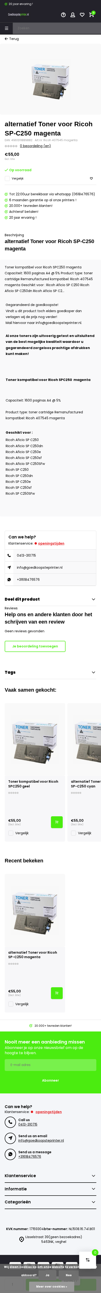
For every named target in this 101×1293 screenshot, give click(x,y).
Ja (47, 1275)
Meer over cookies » (51, 1287)
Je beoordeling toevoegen (35, 646)
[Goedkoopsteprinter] (19, 15)
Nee (69, 1275)
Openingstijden (51, 543)
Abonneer (50, 1080)
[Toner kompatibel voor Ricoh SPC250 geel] (35, 739)
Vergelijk (17, 178)
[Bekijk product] (57, 822)
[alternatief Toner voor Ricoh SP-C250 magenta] (35, 910)
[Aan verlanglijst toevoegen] (91, 179)
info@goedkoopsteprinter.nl (39, 567)
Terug (14, 39)
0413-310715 (26, 555)
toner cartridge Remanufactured (56, 412)
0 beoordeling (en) (35, 146)
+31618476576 (28, 579)
